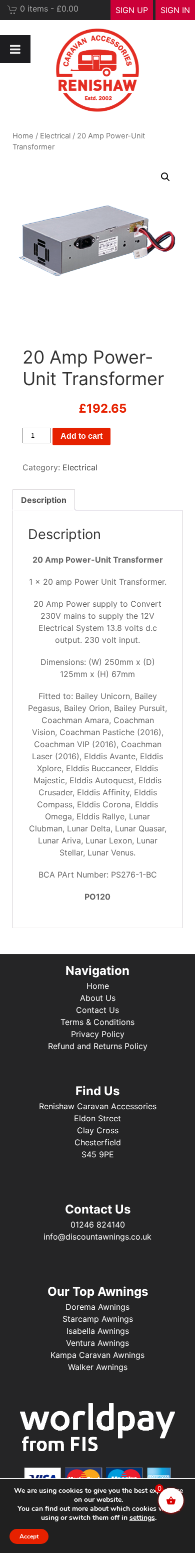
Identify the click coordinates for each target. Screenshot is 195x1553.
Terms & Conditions (97, 1022)
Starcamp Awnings (97, 1319)
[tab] (43, 499)
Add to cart (81, 436)
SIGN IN (175, 10)
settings (142, 1517)
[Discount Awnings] (97, 70)
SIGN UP (132, 10)
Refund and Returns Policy (98, 1046)
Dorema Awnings (98, 1307)
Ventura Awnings (97, 1343)
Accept (29, 1536)
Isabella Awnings (97, 1331)
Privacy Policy (97, 1034)
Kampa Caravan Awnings (97, 1355)
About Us (98, 998)
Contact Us (97, 1010)
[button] (165, 177)
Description (43, 500)
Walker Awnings (98, 1367)
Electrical (55, 135)
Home (23, 135)
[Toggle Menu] (15, 49)
